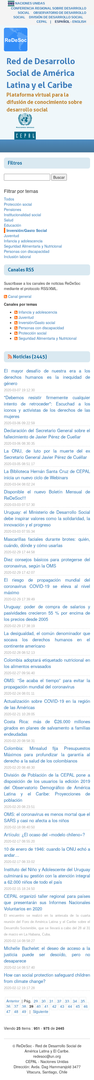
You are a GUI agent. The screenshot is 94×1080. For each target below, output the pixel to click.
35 (83, 1001)
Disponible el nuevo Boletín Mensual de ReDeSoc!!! (47, 494)
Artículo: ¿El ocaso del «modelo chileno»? (44, 834)
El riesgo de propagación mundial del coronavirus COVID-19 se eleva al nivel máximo (47, 586)
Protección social (18, 204)
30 (44, 1001)
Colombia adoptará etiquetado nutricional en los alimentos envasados (47, 663)
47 (8, 1011)
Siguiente (40, 1011)
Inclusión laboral (17, 256)
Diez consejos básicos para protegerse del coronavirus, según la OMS (47, 562)
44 (70, 1006)
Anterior (12, 1001)
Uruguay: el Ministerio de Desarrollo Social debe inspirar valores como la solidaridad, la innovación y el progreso (47, 518)
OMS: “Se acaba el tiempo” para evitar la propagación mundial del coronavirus (47, 683)
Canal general (19, 296)
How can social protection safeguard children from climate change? (47, 978)
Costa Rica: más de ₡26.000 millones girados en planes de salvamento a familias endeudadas (47, 727)
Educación (12, 225)
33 (67, 1001)
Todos (9, 199)
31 (51, 1001)
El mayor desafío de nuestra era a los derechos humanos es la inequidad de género (47, 377)
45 (78, 1006)
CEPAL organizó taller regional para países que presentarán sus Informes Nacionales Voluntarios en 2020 (47, 902)
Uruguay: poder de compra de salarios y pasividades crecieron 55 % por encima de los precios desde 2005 (47, 612)
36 (8, 1006)
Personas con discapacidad (26, 251)
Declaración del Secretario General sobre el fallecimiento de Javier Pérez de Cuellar (47, 433)
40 (39, 1006)
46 (86, 1006)
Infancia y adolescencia (23, 240)
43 (62, 1006)
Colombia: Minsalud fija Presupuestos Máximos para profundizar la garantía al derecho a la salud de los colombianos (47, 754)
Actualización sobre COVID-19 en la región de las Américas (47, 704)
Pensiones (12, 209)
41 (46, 1006)
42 (54, 1006)
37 (16, 1006)
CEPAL (42, 22)
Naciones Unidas (30, 3)
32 (59, 1001)
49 (24, 1011)
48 (16, 1011)
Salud (8, 219)
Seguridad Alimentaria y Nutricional (33, 246)
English (79, 22)
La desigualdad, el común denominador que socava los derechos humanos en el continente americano (47, 639)
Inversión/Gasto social (37, 322)
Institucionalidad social (22, 214)
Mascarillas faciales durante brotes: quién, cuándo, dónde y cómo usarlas (47, 542)
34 (75, 1001)
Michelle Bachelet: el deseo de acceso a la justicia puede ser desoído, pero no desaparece (47, 954)
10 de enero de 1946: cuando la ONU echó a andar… (47, 852)
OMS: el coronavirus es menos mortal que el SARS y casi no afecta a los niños (47, 817)
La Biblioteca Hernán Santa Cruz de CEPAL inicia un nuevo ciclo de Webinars (47, 474)
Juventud (11, 235)
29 (36, 1001)
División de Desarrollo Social (56, 17)
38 (24, 1006)
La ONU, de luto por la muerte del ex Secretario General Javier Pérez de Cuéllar (47, 454)
